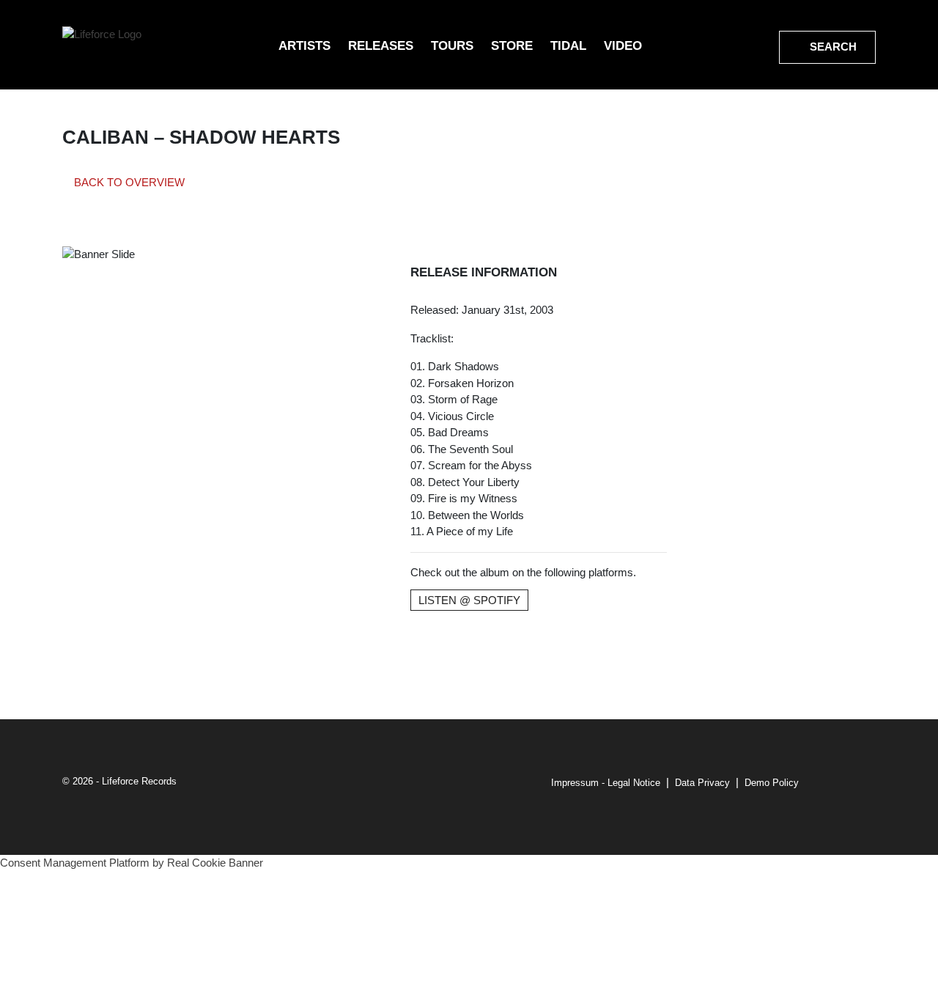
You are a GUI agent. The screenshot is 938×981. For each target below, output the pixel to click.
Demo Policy (772, 782)
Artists (304, 45)
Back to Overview (128, 182)
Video (623, 45)
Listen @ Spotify (469, 600)
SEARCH (832, 46)
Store (512, 45)
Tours (452, 45)
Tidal (568, 45)
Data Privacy (702, 782)
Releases (380, 45)
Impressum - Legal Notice (605, 782)
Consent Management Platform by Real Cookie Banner (131, 862)
